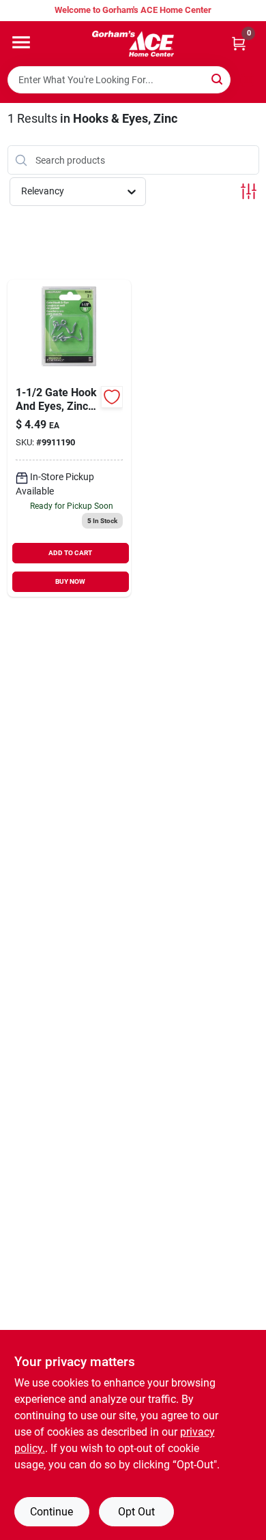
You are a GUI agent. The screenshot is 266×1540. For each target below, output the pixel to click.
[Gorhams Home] (133, 44)
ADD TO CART (70, 553)
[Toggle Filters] (248, 191)
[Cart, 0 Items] (239, 43)
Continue (51, 1511)
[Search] (218, 79)
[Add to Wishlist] (112, 397)
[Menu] (21, 42)
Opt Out (136, 1511)
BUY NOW (70, 581)
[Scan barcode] (247, 79)
